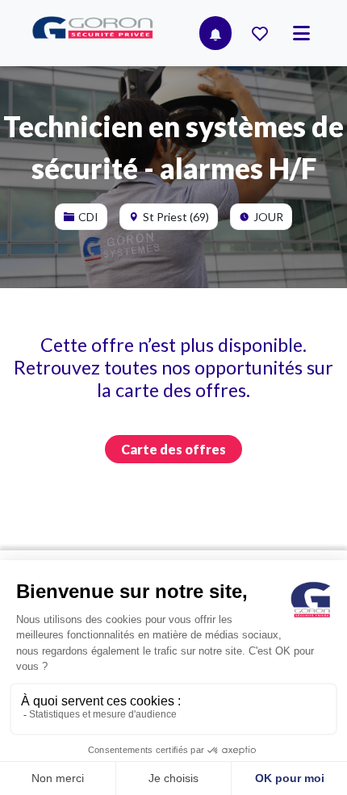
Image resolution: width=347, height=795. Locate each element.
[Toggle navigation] (301, 33)
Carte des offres (173, 449)
